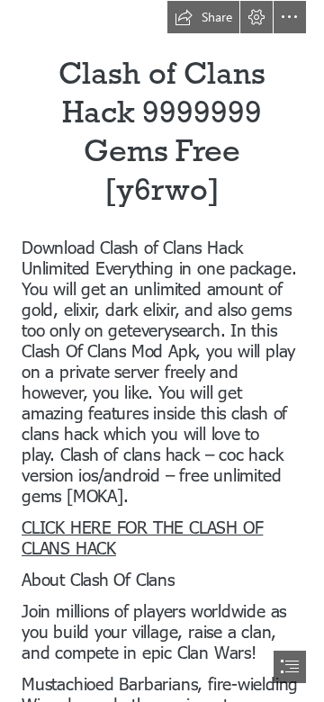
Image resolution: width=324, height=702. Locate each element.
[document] (162, 351)
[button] (203, 17)
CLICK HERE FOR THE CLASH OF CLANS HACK (142, 536)
